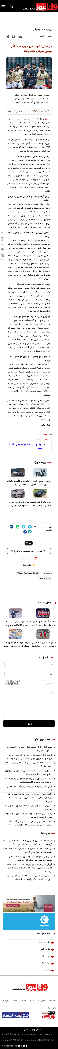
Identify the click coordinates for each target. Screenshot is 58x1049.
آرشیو (32, 1000)
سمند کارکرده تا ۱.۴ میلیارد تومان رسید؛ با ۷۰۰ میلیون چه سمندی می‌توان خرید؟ (29, 749)
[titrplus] (48, 1015)
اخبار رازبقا (46, 956)
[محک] (29, 903)
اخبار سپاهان (44, 578)
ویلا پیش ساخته (43, 942)
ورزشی (49, 29)
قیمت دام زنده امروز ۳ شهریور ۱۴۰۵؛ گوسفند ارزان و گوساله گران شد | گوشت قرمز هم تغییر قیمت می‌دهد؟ (27, 842)
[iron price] (2, 256)
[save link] (13, 36)
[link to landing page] (38, 7)
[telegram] (30, 527)
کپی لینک (28, 543)
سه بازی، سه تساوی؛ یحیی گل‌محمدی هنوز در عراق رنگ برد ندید (28, 807)
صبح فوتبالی (45, 963)
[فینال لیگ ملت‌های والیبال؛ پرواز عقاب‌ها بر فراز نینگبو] (43, 613)
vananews (21, 1034)
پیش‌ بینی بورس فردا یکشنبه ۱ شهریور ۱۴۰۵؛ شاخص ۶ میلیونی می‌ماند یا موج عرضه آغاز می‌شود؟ (29, 858)
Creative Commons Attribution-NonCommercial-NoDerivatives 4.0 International (28, 1040)
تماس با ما (41, 1000)
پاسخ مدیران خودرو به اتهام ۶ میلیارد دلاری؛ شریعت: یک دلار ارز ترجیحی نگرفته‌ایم (28, 815)
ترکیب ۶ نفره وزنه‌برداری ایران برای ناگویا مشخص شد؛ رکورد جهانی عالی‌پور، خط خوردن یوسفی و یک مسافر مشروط (29, 798)
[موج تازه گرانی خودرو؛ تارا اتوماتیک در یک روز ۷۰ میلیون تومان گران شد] (18, 493)
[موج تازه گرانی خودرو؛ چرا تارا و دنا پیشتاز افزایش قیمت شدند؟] (40, 493)
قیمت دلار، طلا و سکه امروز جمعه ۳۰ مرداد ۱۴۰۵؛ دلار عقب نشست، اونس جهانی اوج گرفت (27, 850)
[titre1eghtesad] (15, 1015)
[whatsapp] (17, 527)
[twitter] (23, 527)
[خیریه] (29, 921)
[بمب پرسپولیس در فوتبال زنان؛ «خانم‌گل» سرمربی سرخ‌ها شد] (15, 613)
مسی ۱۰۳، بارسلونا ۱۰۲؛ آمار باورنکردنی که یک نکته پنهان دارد (29, 788)
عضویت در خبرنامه (10, 1000)
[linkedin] (11, 527)
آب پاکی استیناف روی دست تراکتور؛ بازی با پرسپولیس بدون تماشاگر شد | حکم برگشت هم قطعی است (29, 877)
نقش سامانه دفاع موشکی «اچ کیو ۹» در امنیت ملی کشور (31, 1022)
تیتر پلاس (46, 969)
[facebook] (25, 532)
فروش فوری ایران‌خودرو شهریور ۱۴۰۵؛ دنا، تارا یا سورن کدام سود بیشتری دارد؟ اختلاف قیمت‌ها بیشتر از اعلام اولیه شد (29, 868)
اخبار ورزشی (38, 29)
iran (3, 1034)
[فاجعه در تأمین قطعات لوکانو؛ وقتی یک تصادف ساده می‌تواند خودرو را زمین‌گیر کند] (18, 472)
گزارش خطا (27, 565)
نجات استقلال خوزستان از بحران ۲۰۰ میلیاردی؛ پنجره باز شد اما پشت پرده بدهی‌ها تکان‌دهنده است (27, 780)
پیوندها (24, 1000)
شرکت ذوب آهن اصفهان (27, 573)
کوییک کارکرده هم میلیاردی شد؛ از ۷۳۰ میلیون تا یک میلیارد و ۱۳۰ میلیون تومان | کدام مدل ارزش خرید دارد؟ (29, 756)
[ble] (30, 532)
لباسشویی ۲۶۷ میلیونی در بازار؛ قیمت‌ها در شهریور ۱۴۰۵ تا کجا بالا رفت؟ (28, 764)
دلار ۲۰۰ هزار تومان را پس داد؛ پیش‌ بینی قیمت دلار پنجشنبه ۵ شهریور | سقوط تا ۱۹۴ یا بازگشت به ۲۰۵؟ (30, 823)
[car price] (2, 251)
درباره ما (51, 1000)
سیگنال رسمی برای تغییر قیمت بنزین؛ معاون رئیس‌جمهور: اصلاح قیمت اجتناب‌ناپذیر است (28, 772)
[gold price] (2, 245)
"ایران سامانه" (23, 1029)
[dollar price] (2, 240)
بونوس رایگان (45, 949)
